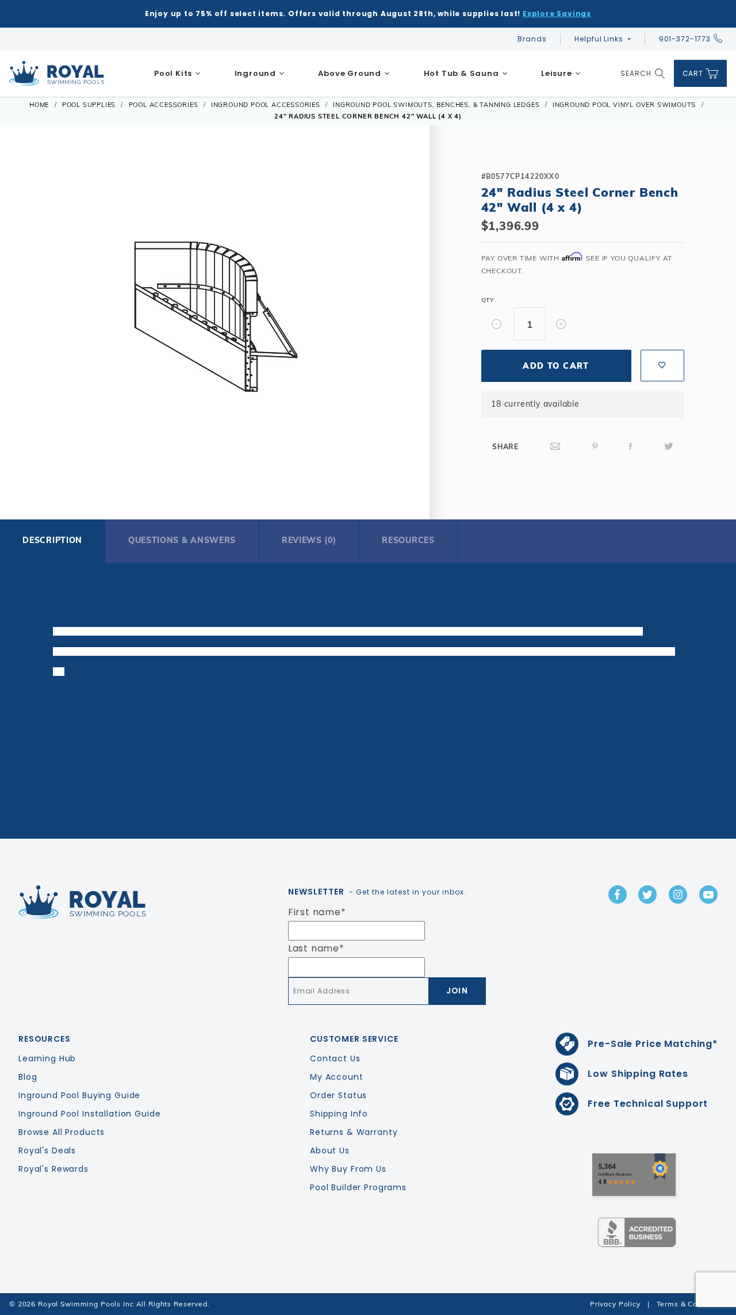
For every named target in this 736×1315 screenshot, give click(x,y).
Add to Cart (556, 366)
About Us (330, 1150)
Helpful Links (598, 39)
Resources (408, 540)
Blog (27, 1077)
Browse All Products (61, 1132)
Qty (487, 300)
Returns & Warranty (353, 1132)
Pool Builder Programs (358, 1187)
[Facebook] (630, 446)
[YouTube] (708, 894)
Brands (532, 39)
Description (52, 540)
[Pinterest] (595, 446)
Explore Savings (557, 13)
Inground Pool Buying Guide (79, 1095)
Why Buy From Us (348, 1169)
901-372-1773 (685, 39)
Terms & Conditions (692, 1303)
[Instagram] (678, 894)
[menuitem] (177, 73)
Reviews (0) (309, 540)
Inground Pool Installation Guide (89, 1113)
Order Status (338, 1095)
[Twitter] (668, 446)
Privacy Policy (615, 1303)
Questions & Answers (182, 540)
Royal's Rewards (53, 1169)
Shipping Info (339, 1113)
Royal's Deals (47, 1150)
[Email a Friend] (555, 446)
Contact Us (335, 1058)
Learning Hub (47, 1058)
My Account (336, 1077)
